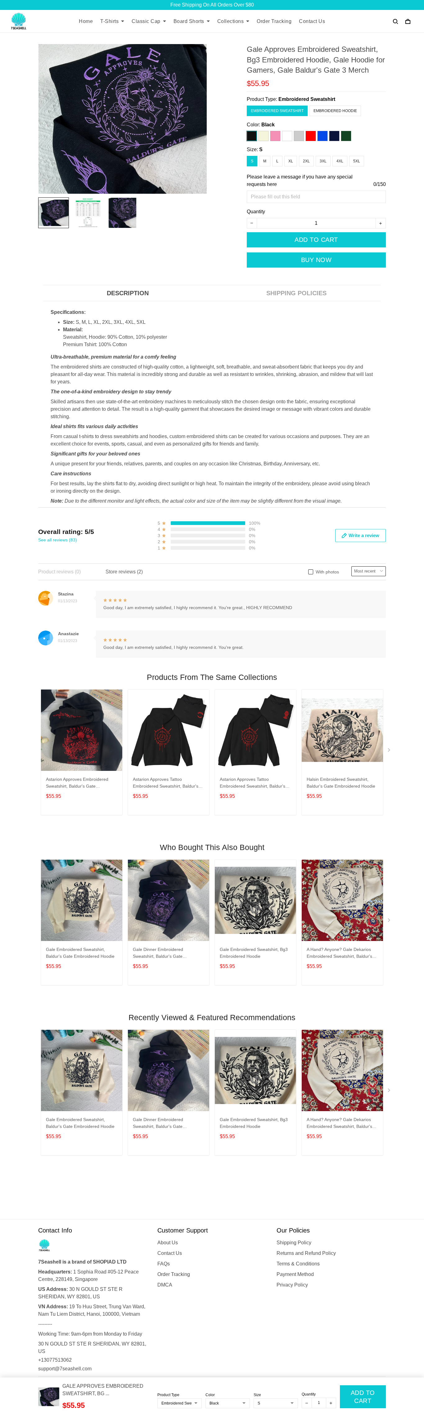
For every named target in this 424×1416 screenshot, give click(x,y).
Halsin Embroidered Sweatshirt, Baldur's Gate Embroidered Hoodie (341, 783)
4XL (339, 161)
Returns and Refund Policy (306, 1253)
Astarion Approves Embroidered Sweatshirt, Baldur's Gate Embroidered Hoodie (77, 783)
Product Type (168, 1395)
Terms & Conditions (298, 1263)
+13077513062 (55, 1360)
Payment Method (295, 1274)
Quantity (256, 211)
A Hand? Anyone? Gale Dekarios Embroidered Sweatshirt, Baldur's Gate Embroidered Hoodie (339, 953)
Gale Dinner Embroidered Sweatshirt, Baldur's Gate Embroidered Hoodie (158, 953)
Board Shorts (189, 21)
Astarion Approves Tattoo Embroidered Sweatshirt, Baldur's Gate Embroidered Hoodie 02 (165, 783)
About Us (167, 1242)
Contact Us (312, 21)
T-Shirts (109, 21)
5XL (356, 161)
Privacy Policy (292, 1284)
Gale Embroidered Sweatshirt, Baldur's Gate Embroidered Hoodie (80, 953)
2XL (306, 161)
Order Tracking (274, 21)
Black (268, 124)
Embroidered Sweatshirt (306, 99)
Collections (230, 21)
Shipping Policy (294, 1242)
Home (86, 21)
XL (290, 161)
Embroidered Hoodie (335, 111)
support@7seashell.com (65, 1368)
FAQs (163, 1263)
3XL (323, 161)
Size (257, 1395)
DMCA (164, 1284)
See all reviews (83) (57, 539)
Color (210, 1395)
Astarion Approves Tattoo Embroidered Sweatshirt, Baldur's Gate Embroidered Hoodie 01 (252, 783)
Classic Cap (146, 21)
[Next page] (390, 751)
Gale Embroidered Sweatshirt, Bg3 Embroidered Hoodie (254, 953)
